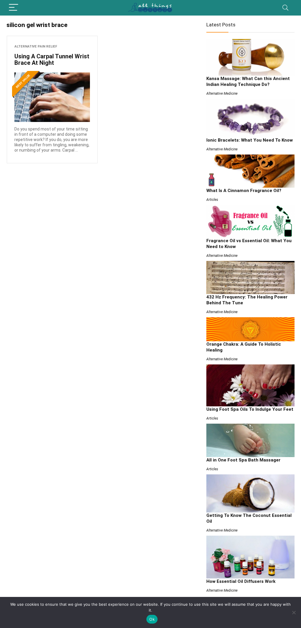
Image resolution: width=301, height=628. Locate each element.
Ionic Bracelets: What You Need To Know (249, 140)
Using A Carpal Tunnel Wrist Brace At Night (51, 59)
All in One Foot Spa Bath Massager (243, 460)
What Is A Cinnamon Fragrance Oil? (243, 190)
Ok (152, 619)
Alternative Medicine (222, 93)
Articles (212, 200)
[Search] (285, 8)
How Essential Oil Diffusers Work (240, 581)
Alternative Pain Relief (35, 46)
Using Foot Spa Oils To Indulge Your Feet (249, 409)
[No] (294, 612)
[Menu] (13, 8)
